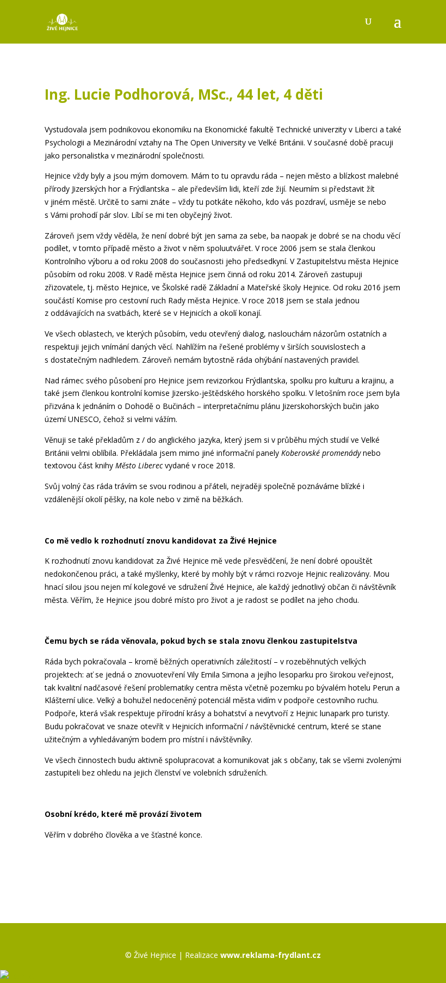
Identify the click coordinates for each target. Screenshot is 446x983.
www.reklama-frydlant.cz (270, 955)
